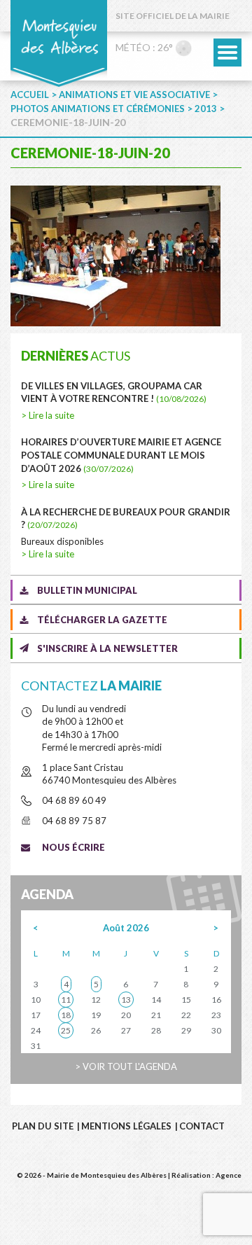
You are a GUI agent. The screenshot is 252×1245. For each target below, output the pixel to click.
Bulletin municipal (87, 590)
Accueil (29, 94)
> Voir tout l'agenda (126, 1066)
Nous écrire (73, 847)
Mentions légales (126, 1126)
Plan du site (43, 1126)
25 (66, 1030)
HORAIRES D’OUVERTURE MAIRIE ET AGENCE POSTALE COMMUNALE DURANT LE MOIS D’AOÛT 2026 (121, 454)
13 (126, 999)
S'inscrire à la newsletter (107, 648)
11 (66, 999)
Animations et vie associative (134, 94)
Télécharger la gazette (102, 619)
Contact (202, 1126)
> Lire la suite (47, 415)
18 (66, 1015)
